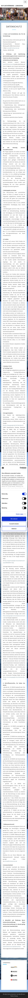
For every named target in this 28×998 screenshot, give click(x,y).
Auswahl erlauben (14, 523)
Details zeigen (19, 514)
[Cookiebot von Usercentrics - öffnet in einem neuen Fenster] (20, 468)
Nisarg (16, 996)
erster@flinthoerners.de (13, 48)
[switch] (24, 498)
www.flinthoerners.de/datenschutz (12, 946)
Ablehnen (14, 528)
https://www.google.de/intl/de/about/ (13, 425)
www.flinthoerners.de (8, 64)
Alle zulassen (14, 518)
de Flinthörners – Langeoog (12, 6)
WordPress (21, 994)
